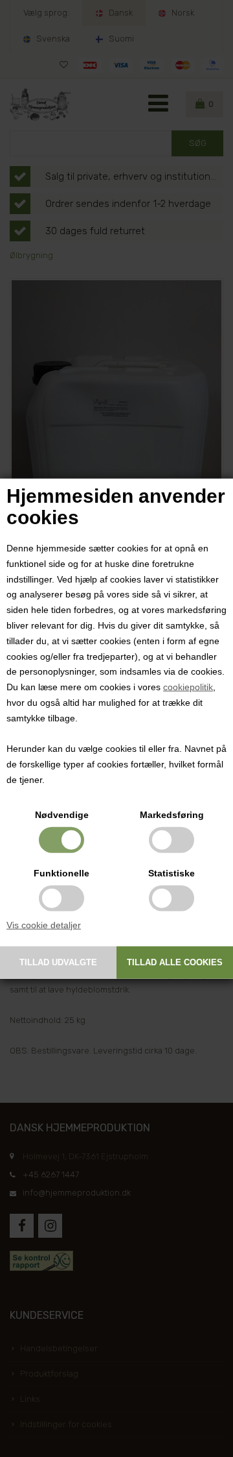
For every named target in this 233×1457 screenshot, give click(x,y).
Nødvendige (62, 814)
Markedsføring (172, 814)
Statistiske (171, 872)
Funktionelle (61, 872)
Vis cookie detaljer (43, 924)
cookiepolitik (188, 687)
